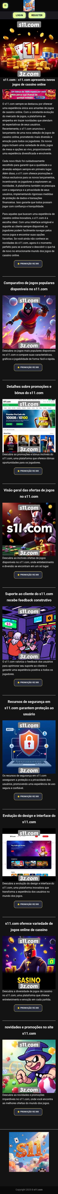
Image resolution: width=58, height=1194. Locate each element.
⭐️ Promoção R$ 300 (28, 264)
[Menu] (5, 5)
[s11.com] (29, 5)
